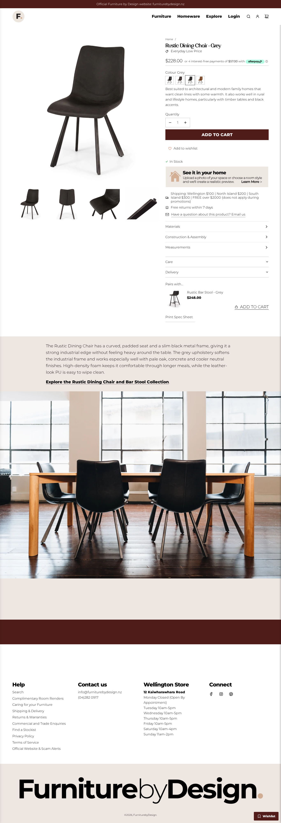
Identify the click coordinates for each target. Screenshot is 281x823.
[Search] (248, 16)
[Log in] (257, 16)
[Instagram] (221, 694)
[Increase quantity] (185, 122)
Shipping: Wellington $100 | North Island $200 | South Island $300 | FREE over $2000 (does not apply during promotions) (215, 197)
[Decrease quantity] (170, 122)
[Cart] (266, 16)
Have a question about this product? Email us (208, 214)
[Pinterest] (231, 694)
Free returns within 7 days (192, 207)
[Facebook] (211, 694)
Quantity (172, 114)
